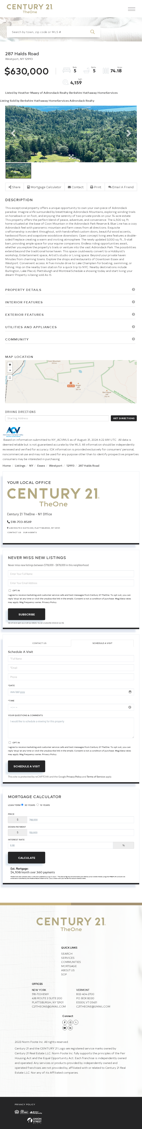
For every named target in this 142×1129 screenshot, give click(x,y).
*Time (11, 700)
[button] (94, 31)
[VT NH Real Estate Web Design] (71, 1121)
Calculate (26, 858)
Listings (20, 465)
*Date (11, 685)
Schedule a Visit (102, 643)
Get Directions (124, 418)
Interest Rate (16, 839)
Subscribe (27, 614)
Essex (41, 465)
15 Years (44, 805)
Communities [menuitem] (71, 962)
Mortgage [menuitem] (69, 966)
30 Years (29, 805)
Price (11, 814)
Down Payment (17, 826)
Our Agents (30, 532)
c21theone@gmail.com (49, 1006)
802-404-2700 (85, 994)
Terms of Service (96, 776)
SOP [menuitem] (64, 974)
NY (31, 465)
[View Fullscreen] (9, 377)
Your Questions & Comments (25, 715)
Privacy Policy (49, 602)
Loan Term (14, 805)
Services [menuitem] (67, 957)
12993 (70, 465)
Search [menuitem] (66, 953)
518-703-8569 (21, 521)
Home (7, 465)
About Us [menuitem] (67, 970)
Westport (56, 465)
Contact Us (14, 532)
